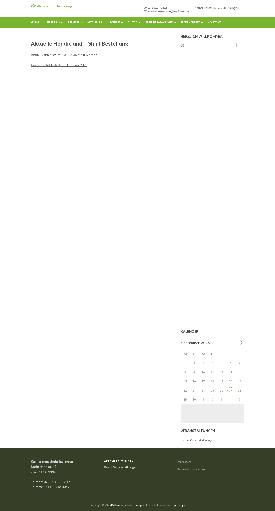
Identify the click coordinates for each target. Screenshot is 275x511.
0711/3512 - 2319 (155, 7)
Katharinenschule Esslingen (127, 505)
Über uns (53, 22)
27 (230, 390)
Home (35, 22)
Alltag (133, 22)
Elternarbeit (190, 22)
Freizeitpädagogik (159, 22)
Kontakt (214, 22)
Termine (73, 22)
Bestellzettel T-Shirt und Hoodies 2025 (59, 65)
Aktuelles (94, 22)
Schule (115, 22)
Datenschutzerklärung (191, 469)
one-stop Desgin (174, 505)
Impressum (184, 461)
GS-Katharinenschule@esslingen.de (166, 11)
